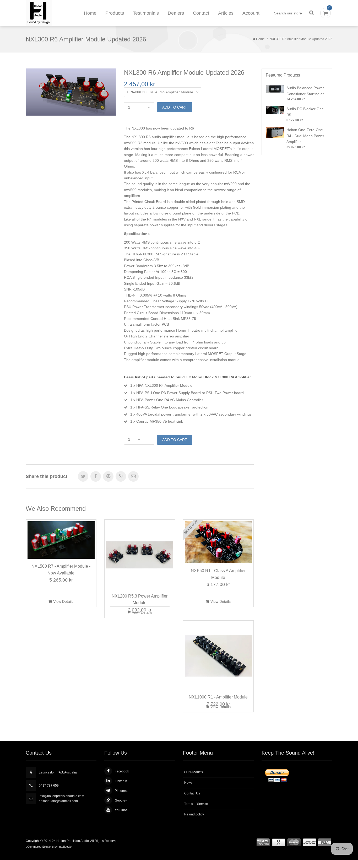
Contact (201, 13)
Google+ (121, 800)
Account (250, 13)
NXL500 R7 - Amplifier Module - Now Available (60, 569)
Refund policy (194, 814)
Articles (226, 13)
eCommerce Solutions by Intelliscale (49, 846)
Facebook (122, 771)
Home (90, 13)
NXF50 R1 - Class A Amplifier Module (218, 574)
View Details (63, 601)
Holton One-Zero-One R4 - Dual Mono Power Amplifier (305, 136)
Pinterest (121, 791)
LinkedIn (121, 781)
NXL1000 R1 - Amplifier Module (218, 697)
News (188, 782)
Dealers (176, 13)
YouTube (121, 810)
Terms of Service (196, 804)
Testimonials (146, 13)
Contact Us (192, 793)
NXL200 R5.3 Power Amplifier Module (139, 599)
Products (114, 13)
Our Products (193, 772)
